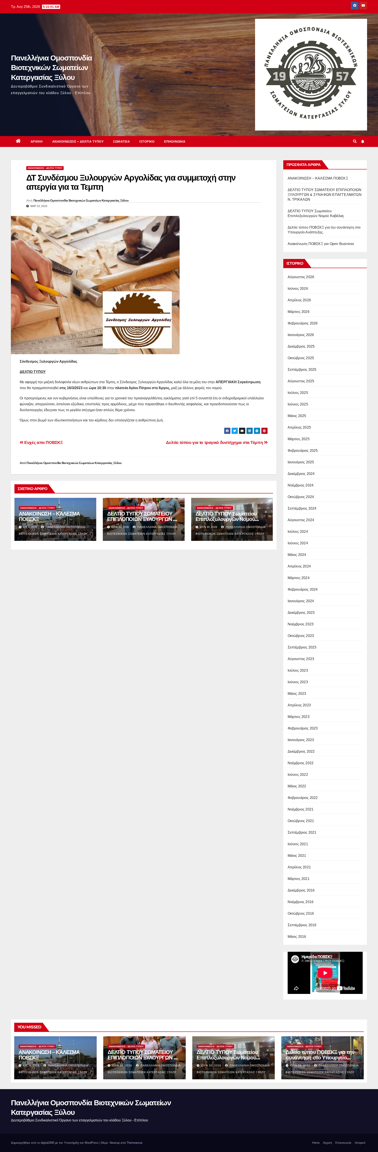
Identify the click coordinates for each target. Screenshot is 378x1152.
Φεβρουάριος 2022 (303, 798)
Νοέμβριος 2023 (301, 624)
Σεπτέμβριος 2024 (302, 508)
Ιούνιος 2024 (298, 543)
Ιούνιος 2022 (298, 774)
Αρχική (37, 141)
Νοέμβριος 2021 (301, 809)
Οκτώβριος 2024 (301, 497)
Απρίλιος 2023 (299, 705)
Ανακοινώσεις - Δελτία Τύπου (45, 168)
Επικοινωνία (175, 141)
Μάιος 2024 (297, 555)
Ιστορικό (146, 141)
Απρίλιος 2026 (299, 300)
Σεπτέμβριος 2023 (302, 647)
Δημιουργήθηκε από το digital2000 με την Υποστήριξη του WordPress (55, 1142)
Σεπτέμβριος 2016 (302, 925)
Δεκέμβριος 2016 (301, 890)
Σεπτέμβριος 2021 (302, 832)
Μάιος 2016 (297, 936)
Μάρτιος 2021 (299, 879)
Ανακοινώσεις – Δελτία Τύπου (78, 141)
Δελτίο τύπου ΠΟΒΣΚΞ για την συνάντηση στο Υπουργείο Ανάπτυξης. (320, 1057)
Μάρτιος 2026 (299, 312)
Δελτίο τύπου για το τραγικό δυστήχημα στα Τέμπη (215, 442)
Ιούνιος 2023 (298, 682)
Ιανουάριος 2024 (301, 601)
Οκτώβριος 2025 (301, 358)
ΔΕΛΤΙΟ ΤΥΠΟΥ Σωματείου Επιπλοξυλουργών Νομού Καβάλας (226, 519)
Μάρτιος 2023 (299, 717)
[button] (355, 141)
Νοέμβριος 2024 (301, 485)
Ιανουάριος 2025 (301, 462)
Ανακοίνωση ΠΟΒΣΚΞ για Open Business (321, 244)
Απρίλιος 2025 (299, 427)
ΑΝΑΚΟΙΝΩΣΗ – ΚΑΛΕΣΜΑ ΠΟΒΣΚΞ (49, 516)
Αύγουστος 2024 (301, 520)
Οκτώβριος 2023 (301, 636)
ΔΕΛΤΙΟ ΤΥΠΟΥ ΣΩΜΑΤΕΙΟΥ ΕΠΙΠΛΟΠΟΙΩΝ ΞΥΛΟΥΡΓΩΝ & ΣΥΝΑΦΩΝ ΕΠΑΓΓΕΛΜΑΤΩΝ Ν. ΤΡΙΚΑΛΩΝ (325, 194)
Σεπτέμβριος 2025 (302, 369)
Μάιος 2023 (297, 693)
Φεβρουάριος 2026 (303, 323)
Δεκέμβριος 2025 (301, 346)
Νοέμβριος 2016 (301, 902)
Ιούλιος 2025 (298, 393)
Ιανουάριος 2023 (301, 740)
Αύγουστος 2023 (301, 659)
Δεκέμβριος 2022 (301, 751)
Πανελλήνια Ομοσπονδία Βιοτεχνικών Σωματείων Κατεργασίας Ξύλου (51, 67)
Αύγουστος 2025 (301, 381)
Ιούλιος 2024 (298, 531)
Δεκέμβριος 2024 (301, 474)
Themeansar (134, 1142)
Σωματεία (121, 141)
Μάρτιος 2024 (299, 578)
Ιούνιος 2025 (298, 404)
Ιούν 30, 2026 (122, 1065)
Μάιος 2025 (297, 416)
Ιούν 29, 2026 (300, 1065)
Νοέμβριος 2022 (301, 763)
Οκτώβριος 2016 (301, 913)
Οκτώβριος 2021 (301, 821)
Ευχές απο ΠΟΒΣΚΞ (43, 442)
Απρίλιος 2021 (299, 867)
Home (316, 1142)
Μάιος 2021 (297, 855)
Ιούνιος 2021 (298, 844)
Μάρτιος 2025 (299, 439)
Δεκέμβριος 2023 (301, 612)
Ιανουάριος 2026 (301, 335)
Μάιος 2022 (297, 786)
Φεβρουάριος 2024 (303, 589)
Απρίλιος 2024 (299, 566)
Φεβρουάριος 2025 (303, 450)
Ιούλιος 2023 (298, 670)
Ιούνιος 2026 (298, 288)
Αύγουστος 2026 (301, 277)
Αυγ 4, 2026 (31, 1065)
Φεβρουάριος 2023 (303, 728)
